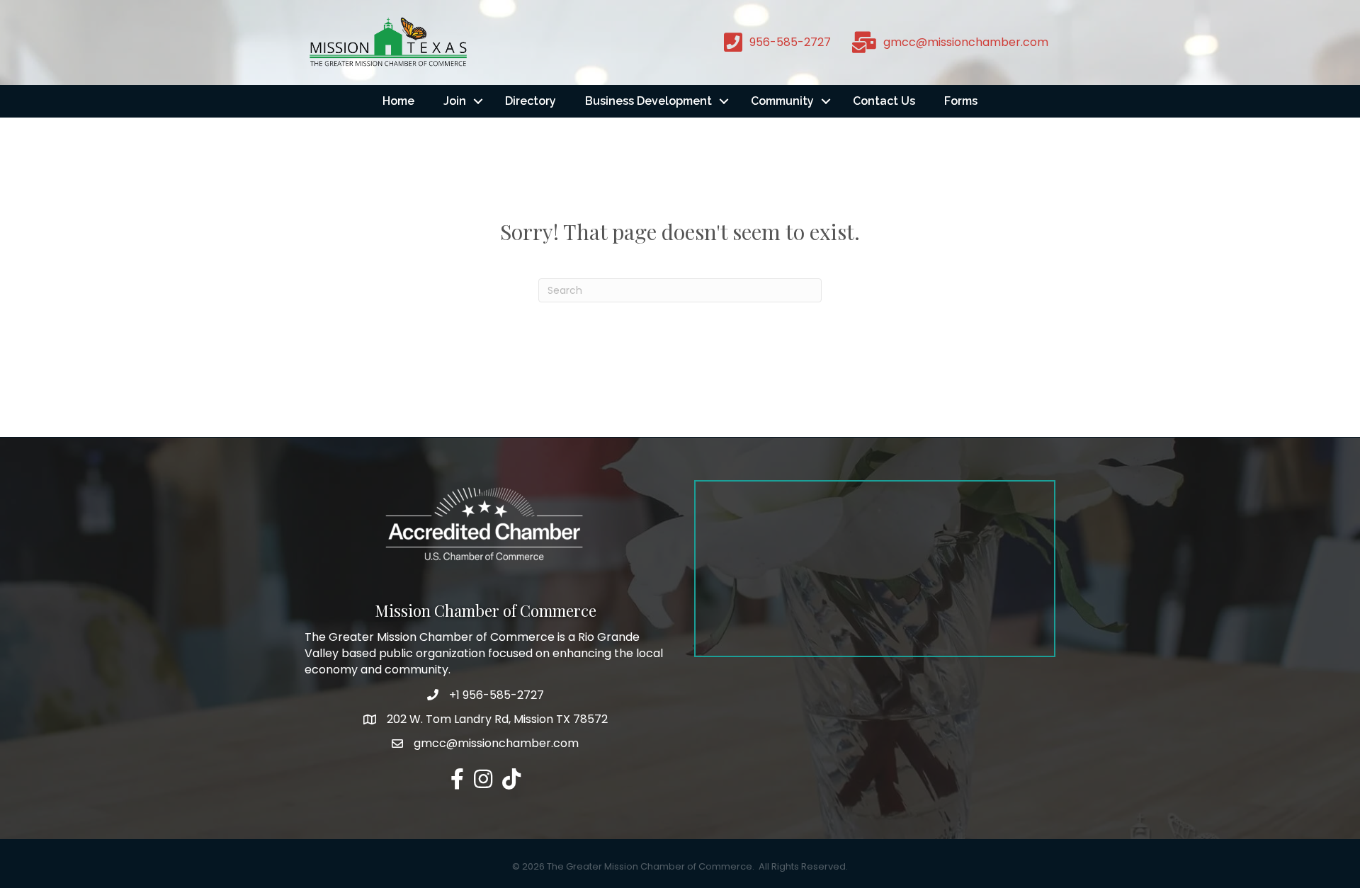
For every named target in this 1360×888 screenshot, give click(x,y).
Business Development (648, 101)
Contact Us (884, 101)
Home (398, 101)
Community (782, 101)
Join (454, 101)
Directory (530, 101)
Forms (961, 101)
